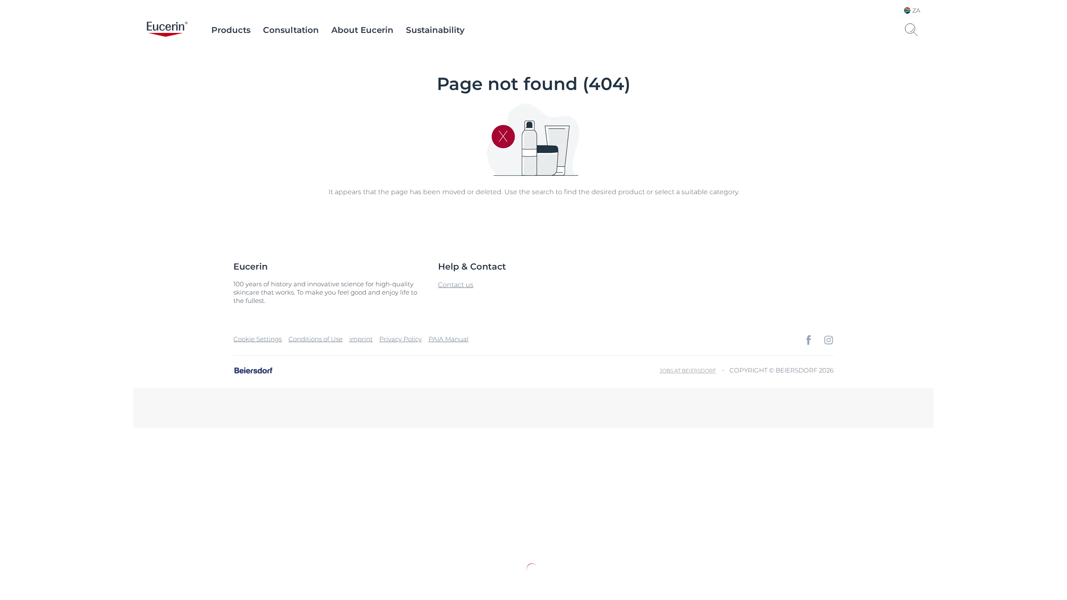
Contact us (455, 285)
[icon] (809, 340)
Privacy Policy (400, 339)
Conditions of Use (315, 339)
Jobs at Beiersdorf (688, 371)
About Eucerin (362, 30)
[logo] (167, 30)
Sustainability (435, 30)
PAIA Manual (448, 339)
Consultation (291, 30)
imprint (361, 339)
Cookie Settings (257, 339)
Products (230, 30)
